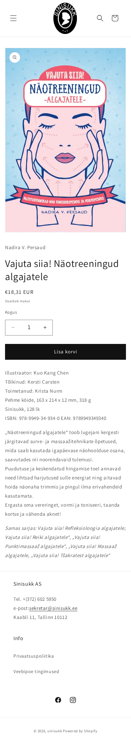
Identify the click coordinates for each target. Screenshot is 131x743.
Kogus (11, 312)
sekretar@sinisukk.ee (53, 608)
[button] (13, 18)
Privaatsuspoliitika (33, 656)
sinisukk (54, 731)
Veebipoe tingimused (36, 671)
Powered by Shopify (80, 731)
